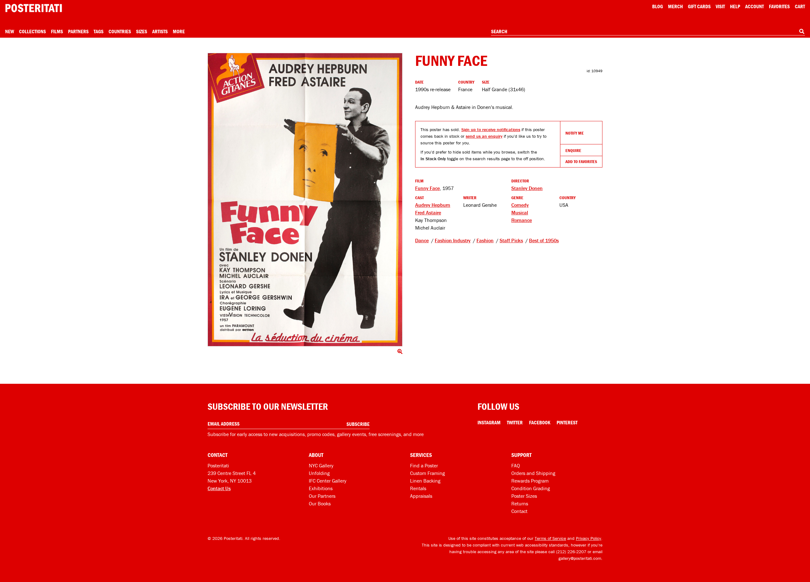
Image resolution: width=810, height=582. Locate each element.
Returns (519, 503)
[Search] (802, 31)
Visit (720, 6)
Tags (98, 31)
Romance (521, 220)
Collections (32, 31)
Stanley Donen (527, 188)
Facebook (539, 422)
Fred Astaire (428, 212)
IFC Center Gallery (327, 481)
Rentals (418, 488)
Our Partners (322, 496)
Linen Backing (425, 481)
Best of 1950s (544, 240)
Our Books (320, 503)
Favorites (779, 6)
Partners (78, 31)
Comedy (520, 205)
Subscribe (358, 424)
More (179, 31)
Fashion (485, 240)
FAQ (515, 465)
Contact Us (219, 488)
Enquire (573, 150)
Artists (160, 31)
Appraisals (421, 496)
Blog (657, 6)
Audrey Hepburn (432, 205)
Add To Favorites (581, 161)
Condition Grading (530, 488)
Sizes (141, 31)
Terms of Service (550, 538)
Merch (675, 6)
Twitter (515, 422)
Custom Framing (427, 473)
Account (754, 6)
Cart (800, 6)
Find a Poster (424, 465)
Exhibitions (321, 488)
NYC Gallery (321, 465)
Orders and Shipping (533, 473)
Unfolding (319, 473)
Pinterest (567, 422)
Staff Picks (511, 240)
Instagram (489, 422)
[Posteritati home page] (33, 8)
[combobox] (648, 31)
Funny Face (427, 188)
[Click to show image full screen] (305, 199)
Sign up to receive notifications (490, 129)
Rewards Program (530, 481)
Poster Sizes (524, 496)
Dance (422, 240)
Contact (519, 511)
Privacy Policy (588, 538)
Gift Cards (699, 6)
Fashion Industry (452, 240)
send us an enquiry (484, 136)
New (9, 31)
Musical (519, 212)
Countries (120, 31)
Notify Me (574, 133)
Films (57, 31)
